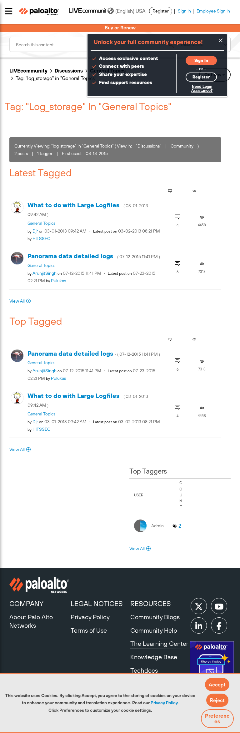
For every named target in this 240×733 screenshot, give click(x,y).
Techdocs (144, 670)
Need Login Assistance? (201, 88)
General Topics (41, 223)
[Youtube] (219, 606)
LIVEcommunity (28, 70)
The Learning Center (159, 643)
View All (17, 301)
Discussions (69, 70)
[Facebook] (219, 625)
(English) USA (130, 11)
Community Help (153, 630)
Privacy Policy (164, 702)
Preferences (217, 718)
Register (160, 10)
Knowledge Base (153, 656)
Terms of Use (89, 630)
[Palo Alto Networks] (39, 585)
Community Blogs (155, 616)
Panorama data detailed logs (94, 255)
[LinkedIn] (199, 625)
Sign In (184, 10)
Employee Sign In (213, 10)
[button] (217, 684)
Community (182, 145)
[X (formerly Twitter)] (199, 606)
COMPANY (26, 604)
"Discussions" (148, 145)
